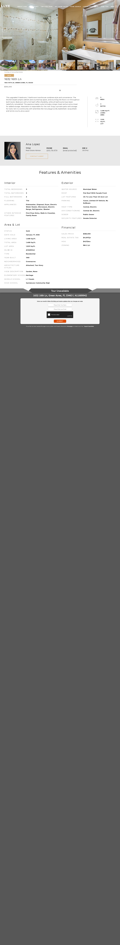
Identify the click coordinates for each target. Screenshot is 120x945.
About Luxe (22, 6)
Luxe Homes (33, 6)
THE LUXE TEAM (47, 6)
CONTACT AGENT (37, 156)
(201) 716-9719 (52, 150)
